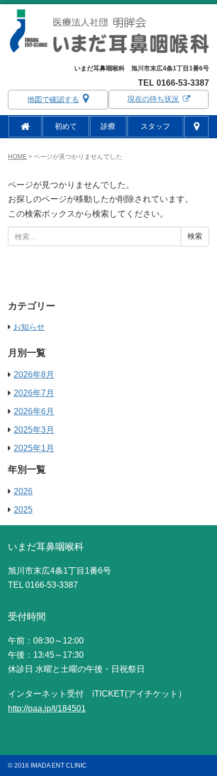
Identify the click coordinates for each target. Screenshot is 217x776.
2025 (23, 509)
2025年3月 (34, 429)
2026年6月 (34, 411)
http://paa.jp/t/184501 (47, 708)
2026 (23, 491)
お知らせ (29, 327)
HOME (17, 156)
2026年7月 (34, 393)
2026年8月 (34, 374)
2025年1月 (34, 448)
